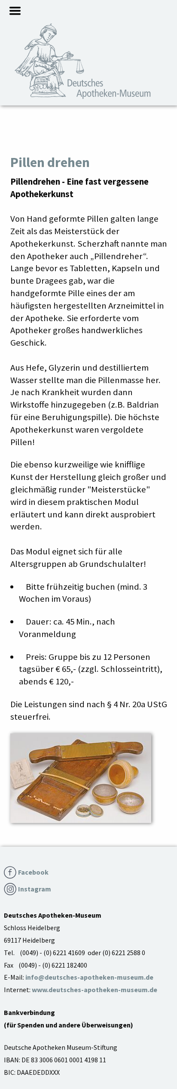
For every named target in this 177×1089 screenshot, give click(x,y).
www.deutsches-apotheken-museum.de (94, 989)
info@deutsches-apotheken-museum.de (89, 977)
